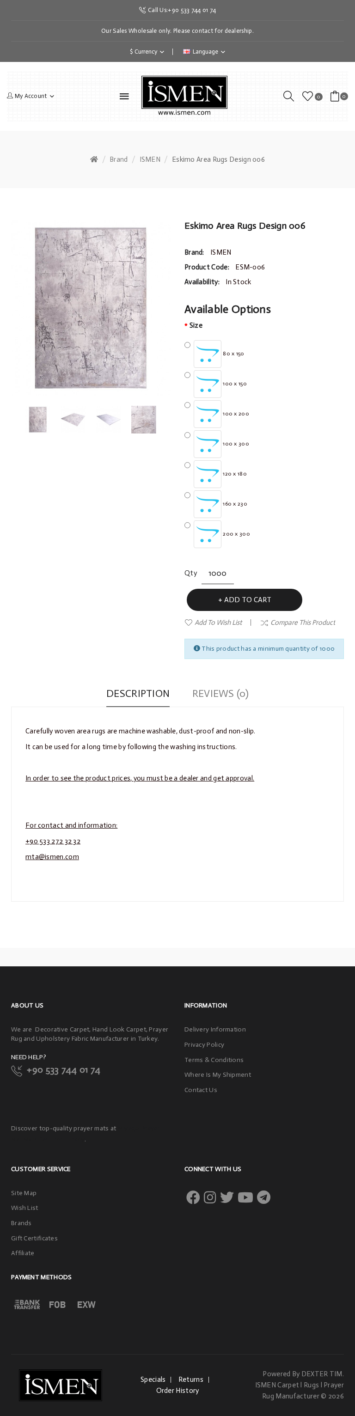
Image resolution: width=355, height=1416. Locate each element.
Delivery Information (215, 1029)
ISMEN (150, 159)
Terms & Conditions (214, 1060)
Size (196, 325)
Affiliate (23, 1253)
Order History (177, 1390)
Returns (190, 1379)
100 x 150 (234, 383)
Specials (153, 1379)
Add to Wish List (218, 622)
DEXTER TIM (322, 1374)
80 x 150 (233, 353)
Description (138, 693)
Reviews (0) (220, 693)
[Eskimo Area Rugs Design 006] (38, 419)
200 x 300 (235, 534)
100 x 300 (235, 443)
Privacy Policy (204, 1045)
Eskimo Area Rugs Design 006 (218, 159)
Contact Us (200, 1090)
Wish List (24, 1208)
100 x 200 (235, 413)
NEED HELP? (28, 1057)
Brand (119, 159)
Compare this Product (302, 622)
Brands (21, 1223)
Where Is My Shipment (217, 1075)
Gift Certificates (34, 1238)
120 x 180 (234, 473)
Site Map (24, 1193)
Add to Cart (247, 599)
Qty (190, 573)
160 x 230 (234, 503)
